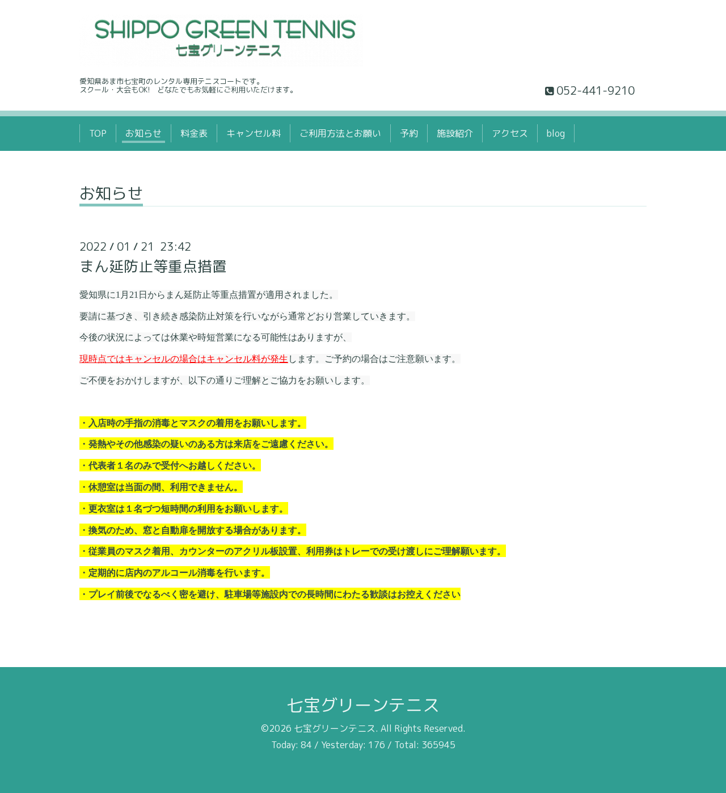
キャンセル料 (253, 133)
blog (556, 133)
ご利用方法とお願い (340, 133)
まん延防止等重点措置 (153, 266)
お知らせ (143, 133)
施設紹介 (455, 133)
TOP (98, 133)
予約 (409, 133)
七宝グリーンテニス (363, 705)
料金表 (194, 133)
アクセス (510, 133)
